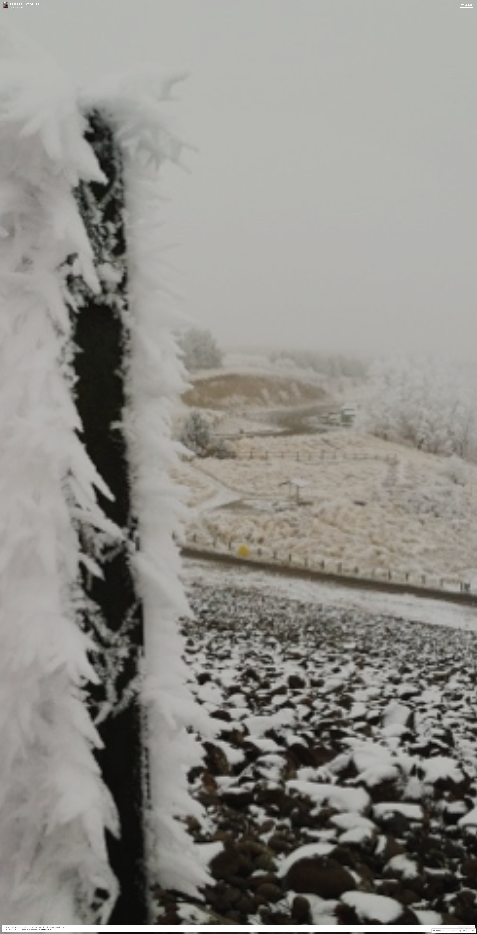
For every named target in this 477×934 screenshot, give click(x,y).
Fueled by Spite (25, 4)
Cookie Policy (46, 929)
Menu (468, 5)
